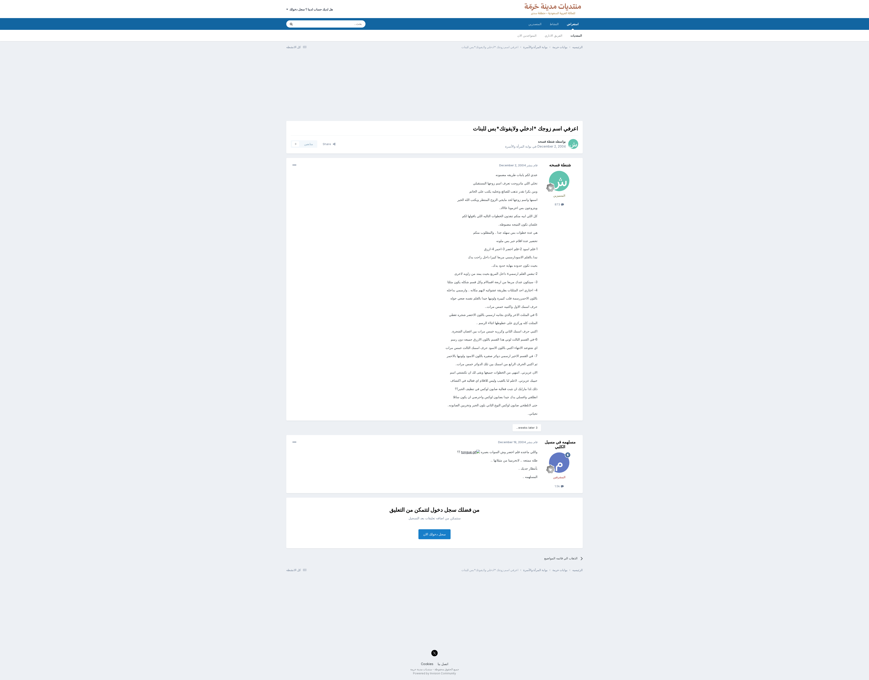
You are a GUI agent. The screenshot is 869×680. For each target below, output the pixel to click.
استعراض (573, 24)
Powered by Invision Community (434, 673)
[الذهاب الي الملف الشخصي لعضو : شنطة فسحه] (573, 144)
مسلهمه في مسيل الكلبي (560, 444)
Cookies (427, 664)
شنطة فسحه (546, 141)
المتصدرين (535, 24)
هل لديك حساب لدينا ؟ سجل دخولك (310, 9)
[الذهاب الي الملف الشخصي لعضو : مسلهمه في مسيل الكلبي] (559, 462)
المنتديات (576, 35)
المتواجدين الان (527, 35)
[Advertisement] (434, 87)
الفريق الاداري (553, 35)
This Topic (309, 24)
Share (328, 144)
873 (558, 204)
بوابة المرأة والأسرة (518, 146)
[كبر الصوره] (470, 452)
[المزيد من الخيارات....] (294, 165)
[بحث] (291, 24)
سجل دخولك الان (434, 534)
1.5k (558, 486)
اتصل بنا (443, 664)
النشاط (554, 24)
